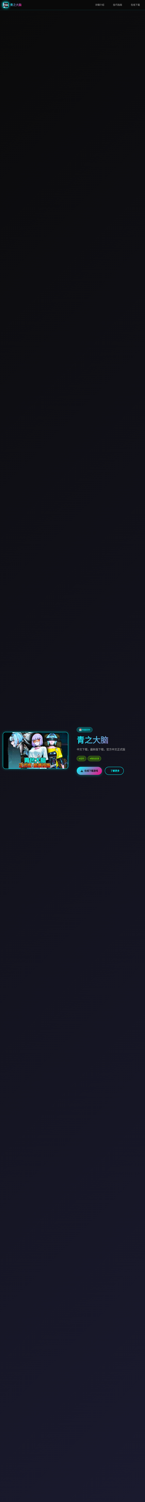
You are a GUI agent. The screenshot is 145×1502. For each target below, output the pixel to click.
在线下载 (135, 4)
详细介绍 (99, 4)
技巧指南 (117, 4)
